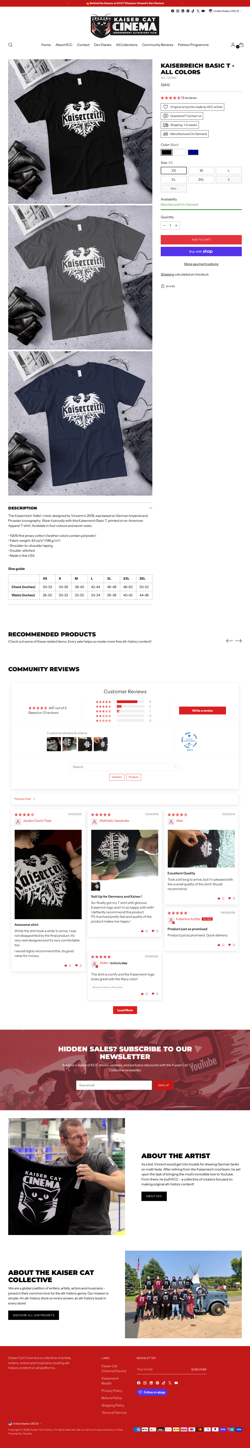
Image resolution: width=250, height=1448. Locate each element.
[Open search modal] (10, 45)
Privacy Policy (112, 1391)
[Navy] (193, 152)
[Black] (166, 152)
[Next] (182, 3)
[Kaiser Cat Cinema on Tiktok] (193, 11)
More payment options (201, 264)
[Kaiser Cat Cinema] (125, 26)
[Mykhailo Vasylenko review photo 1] (124, 855)
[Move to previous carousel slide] (229, 641)
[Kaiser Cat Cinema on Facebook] (172, 11)
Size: (167, 163)
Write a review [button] (202, 710)
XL (173, 179)
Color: (170, 145)
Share (170, 286)
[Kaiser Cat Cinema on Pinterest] (188, 11)
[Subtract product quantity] (164, 225)
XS (173, 170)
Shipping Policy (113, 1405)
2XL (201, 179)
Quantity (167, 217)
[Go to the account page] (231, 45)
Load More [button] (125, 1010)
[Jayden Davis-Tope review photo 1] (48, 874)
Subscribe (199, 1369)
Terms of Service (114, 1413)
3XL (174, 188)
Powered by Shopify (20, 1433)
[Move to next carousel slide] (238, 640)
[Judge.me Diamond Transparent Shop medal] (189, 740)
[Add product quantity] (176, 225)
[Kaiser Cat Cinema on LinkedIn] (183, 11)
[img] (24, 815)
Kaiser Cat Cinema (42, 1429)
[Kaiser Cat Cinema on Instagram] (177, 11)
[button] (171, 98)
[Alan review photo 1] (201, 849)
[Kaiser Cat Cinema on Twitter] (198, 11)
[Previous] (67, 3)
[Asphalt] (180, 152)
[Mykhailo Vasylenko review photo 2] (95, 886)
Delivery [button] (117, 777)
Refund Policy (112, 1398)
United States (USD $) (226, 11)
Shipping (167, 274)
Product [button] (133, 777)
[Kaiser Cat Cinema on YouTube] (203, 11)
